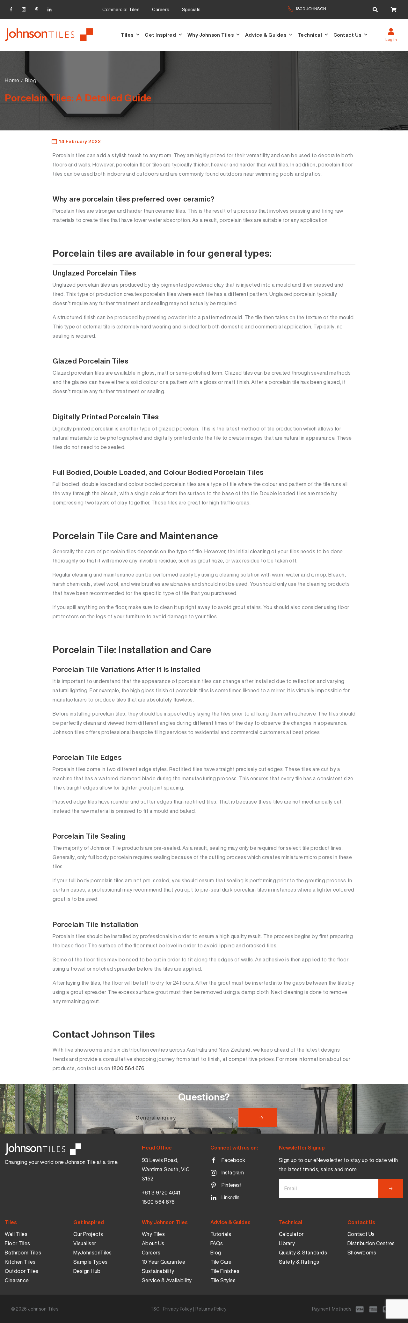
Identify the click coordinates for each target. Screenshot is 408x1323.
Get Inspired (160, 34)
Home (12, 80)
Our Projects (88, 1234)
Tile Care (221, 1262)
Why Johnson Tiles (210, 34)
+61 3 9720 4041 (161, 1192)
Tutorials (220, 1234)
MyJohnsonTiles (92, 1252)
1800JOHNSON (310, 9)
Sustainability (158, 1271)
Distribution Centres (371, 1243)
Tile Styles (223, 1280)
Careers (160, 9)
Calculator (291, 1234)
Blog (30, 80)
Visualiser (84, 1243)
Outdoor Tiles (22, 1271)
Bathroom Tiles (23, 1252)
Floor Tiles (17, 1243)
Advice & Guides (266, 34)
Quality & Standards (303, 1252)
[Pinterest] (36, 8)
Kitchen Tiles (20, 1262)
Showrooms (361, 1252)
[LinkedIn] (49, 8)
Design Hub (87, 1271)
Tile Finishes (225, 1271)
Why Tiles (153, 1234)
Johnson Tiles (43, 1308)
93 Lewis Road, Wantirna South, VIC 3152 (166, 1169)
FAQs (216, 1243)
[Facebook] (11, 8)
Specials (191, 9)
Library (287, 1243)
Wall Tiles (16, 1234)
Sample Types (90, 1262)
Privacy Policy (177, 1308)
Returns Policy (210, 1308)
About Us (153, 1243)
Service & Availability (167, 1280)
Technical (310, 34)
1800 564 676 (127, 1068)
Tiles (127, 34)
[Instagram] (24, 8)
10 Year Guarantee (164, 1262)
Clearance (17, 1280)
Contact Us (347, 34)
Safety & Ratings (299, 1262)
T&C (155, 1308)
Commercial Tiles (120, 9)
